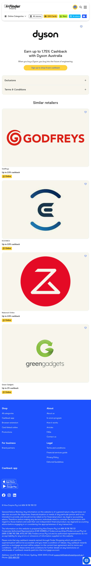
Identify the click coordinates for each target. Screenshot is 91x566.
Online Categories (16, 16)
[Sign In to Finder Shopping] (75, 7)
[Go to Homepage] (12, 7)
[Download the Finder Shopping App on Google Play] (10, 486)
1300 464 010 (13, 557)
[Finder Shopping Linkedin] (14, 495)
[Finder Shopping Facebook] (3, 495)
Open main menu (85, 7)
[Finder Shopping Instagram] (9, 495)
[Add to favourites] (81, 26)
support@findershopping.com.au (68, 555)
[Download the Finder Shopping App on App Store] (10, 481)
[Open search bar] (80, 7)
